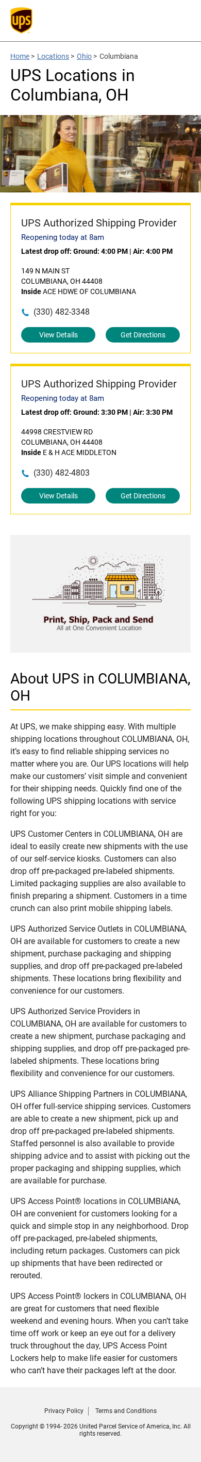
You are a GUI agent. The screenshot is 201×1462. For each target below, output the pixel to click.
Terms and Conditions (126, 1411)
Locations (53, 56)
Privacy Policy (63, 1411)
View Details (58, 335)
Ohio (84, 56)
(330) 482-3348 (62, 312)
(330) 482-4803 (62, 473)
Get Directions (143, 335)
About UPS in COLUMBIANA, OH (100, 687)
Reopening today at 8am (62, 237)
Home (19, 56)
